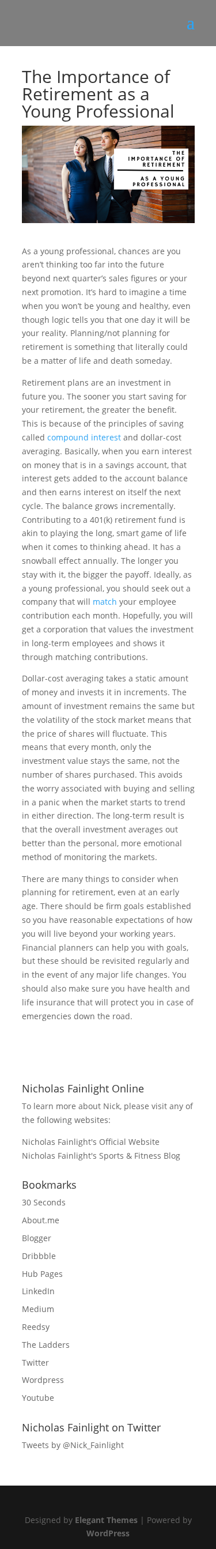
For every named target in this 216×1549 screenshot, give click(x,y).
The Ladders (46, 1344)
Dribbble (39, 1255)
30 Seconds (44, 1202)
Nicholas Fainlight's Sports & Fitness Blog (101, 1155)
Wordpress (43, 1379)
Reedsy (36, 1326)
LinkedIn (38, 1291)
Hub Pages (42, 1273)
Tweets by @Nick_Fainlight (73, 1444)
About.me (40, 1220)
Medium (38, 1308)
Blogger (36, 1238)
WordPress (108, 1533)
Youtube (38, 1397)
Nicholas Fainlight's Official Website (91, 1141)
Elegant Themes (106, 1519)
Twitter (35, 1362)
